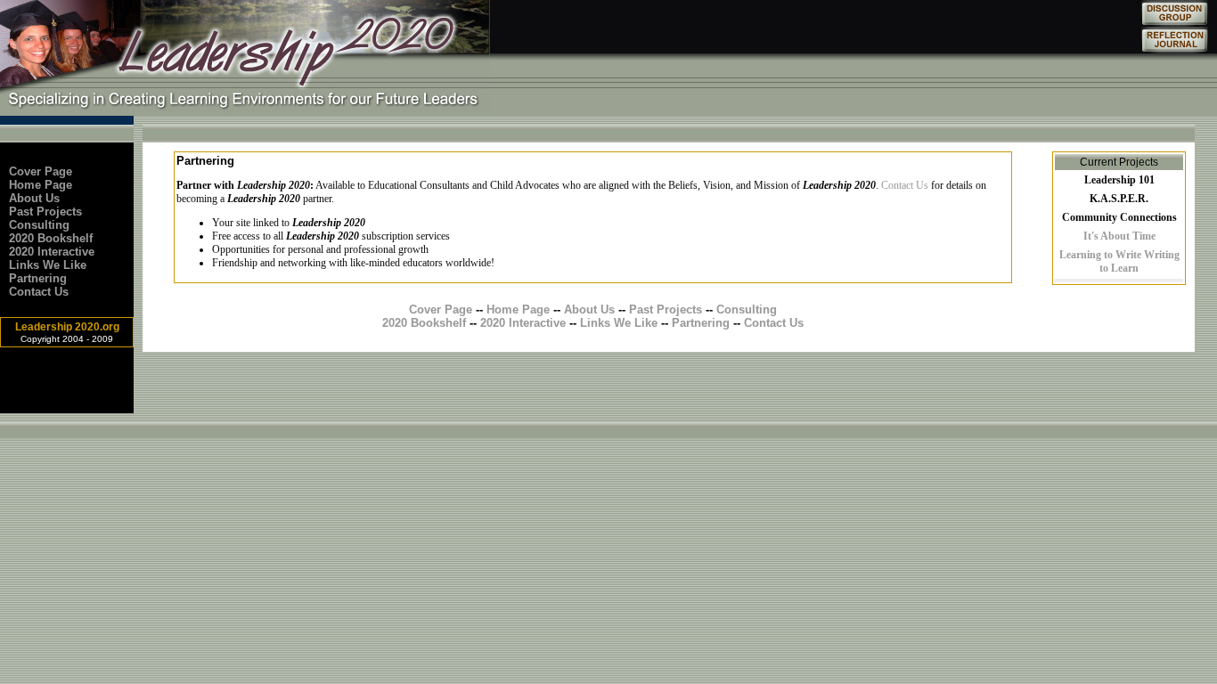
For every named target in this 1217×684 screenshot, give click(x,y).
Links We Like (47, 265)
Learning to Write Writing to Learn (1119, 261)
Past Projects (45, 211)
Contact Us (39, 291)
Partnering (38, 278)
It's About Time (1119, 236)
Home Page (40, 184)
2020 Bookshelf (51, 238)
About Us (34, 198)
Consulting (39, 225)
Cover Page (40, 171)
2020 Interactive (51, 251)
